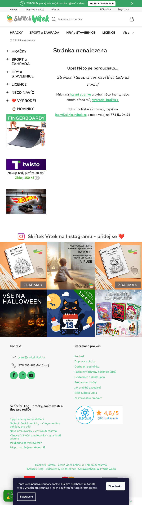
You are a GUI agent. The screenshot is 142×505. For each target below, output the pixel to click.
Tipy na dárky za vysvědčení (27, 419)
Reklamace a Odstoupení (89, 377)
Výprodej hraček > (105, 100)
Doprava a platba (35, 9)
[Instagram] (22, 375)
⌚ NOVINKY (23, 108)
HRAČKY (19, 51)
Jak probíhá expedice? (87, 388)
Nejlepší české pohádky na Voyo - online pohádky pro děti (35, 425)
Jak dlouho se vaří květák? (26, 443)
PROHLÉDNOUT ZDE (102, 3)
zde (94, 488)
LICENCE (19, 84)
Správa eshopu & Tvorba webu (97, 469)
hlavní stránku (80, 94)
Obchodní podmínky (86, 367)
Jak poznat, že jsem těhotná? (27, 447)
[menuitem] (16, 32)
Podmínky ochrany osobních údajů (95, 372)
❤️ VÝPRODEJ (24, 100)
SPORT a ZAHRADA (21, 61)
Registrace (123, 9)
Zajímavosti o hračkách (88, 398)
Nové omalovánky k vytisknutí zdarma (33, 431)
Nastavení (26, 497)
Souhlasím (115, 486)
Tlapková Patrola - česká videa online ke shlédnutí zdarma (71, 465)
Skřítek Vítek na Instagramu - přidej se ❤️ (76, 236)
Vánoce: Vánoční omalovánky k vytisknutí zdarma (35, 437)
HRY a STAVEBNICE (23, 74)
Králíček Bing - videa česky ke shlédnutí (51, 469)
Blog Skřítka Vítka (85, 393)
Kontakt (14, 9)
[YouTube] (31, 375)
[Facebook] (14, 375)
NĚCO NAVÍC (23, 92)
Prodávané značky (85, 382)
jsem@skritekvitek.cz (71, 115)
